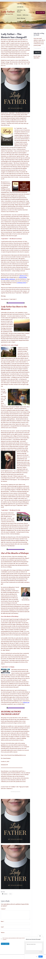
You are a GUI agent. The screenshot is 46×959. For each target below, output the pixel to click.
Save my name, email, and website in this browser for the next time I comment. (16, 939)
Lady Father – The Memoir (21, 11)
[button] (24, 7)
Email (2, 927)
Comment (3, 908)
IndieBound (12, 279)
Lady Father (8, 11)
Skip (36, 956)
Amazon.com (23, 275)
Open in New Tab (40, 12)
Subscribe (37, 52)
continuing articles (21, 282)
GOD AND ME (20, 6)
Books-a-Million (5, 279)
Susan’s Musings (21, 18)
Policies (19, 21)
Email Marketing (13, 791)
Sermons (19, 15)
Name (2, 921)
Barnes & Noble (23, 277)
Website (2, 932)
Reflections (25, 15)
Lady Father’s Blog (21, 3)
